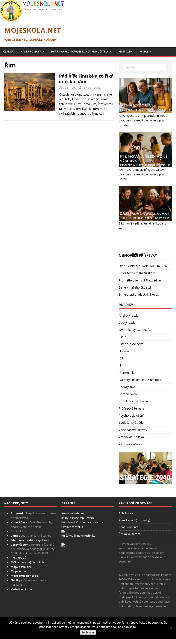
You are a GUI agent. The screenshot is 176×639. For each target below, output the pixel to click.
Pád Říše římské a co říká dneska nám (86, 78)
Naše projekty (30, 51)
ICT (121, 358)
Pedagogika (127, 387)
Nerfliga (16, 580)
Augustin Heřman (72, 513)
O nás (144, 51)
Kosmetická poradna (89, 522)
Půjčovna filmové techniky (78, 535)
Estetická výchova (131, 344)
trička (90, 518)
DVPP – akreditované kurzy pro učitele (79, 51)
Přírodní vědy (128, 394)
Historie (124, 351)
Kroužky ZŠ (18, 558)
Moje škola (18, 571)
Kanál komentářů (130, 527)
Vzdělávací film (21, 589)
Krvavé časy (19, 522)
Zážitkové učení (129, 444)
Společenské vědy (131, 423)
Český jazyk (127, 322)
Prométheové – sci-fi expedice (140, 280)
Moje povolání (21, 567)
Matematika (127, 373)
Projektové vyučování (134, 401)
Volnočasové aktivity (133, 430)
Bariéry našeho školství (135, 287)
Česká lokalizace (130, 534)
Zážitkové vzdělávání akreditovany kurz (142, 225)
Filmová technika (72, 527)
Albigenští (18, 513)
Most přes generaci (25, 576)
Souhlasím (88, 632)
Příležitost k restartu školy (137, 273)
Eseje (122, 337)
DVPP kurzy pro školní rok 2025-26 (143, 266)
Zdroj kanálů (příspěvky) (134, 520)
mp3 (82, 518)
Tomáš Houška (92, 88)
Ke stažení (125, 51)
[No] (170, 628)
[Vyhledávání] (145, 67)
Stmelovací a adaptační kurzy (139, 294)
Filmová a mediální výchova (30, 540)
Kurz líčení (68, 522)
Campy (15, 535)
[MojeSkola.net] (32, 19)
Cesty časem (19, 544)
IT (120, 365)
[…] (101, 113)
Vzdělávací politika (131, 437)
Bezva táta (18, 531)
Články (8, 51)
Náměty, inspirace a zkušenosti (140, 380)
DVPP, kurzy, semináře (134, 330)
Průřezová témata (131, 408)
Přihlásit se (126, 513)
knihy (64, 518)
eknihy (74, 518)
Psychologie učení (131, 415)
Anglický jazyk (128, 315)
